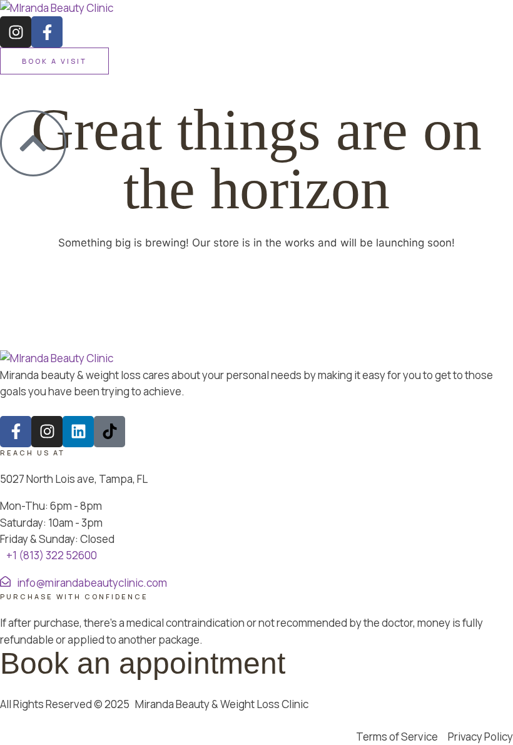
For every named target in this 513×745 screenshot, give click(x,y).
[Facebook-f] (47, 32)
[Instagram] (15, 32)
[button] (54, 61)
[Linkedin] (78, 431)
